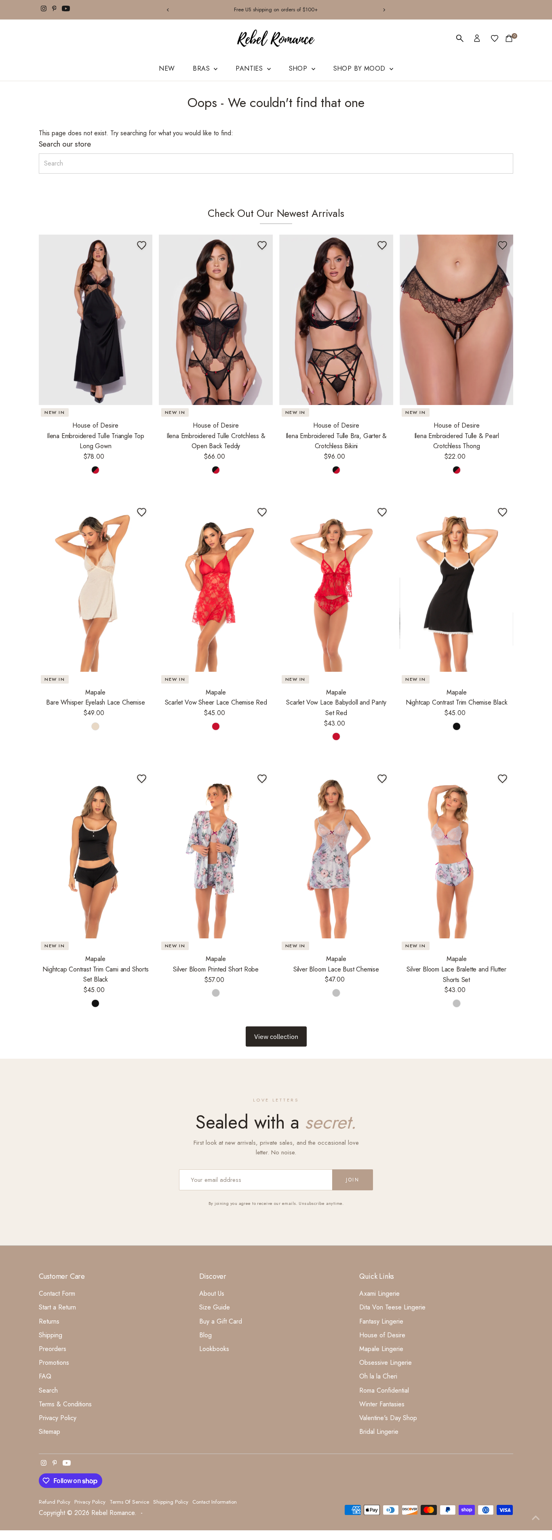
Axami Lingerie (379, 1293)
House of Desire (382, 1335)
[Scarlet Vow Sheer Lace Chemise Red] (216, 586)
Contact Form (57, 1293)
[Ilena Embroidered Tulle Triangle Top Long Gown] (96, 320)
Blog (205, 1335)
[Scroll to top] (536, 1518)
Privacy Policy (57, 1418)
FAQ (45, 1376)
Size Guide (214, 1307)
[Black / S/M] (457, 726)
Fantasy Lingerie (381, 1321)
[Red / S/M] (216, 726)
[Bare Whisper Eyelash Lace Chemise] (96, 586)
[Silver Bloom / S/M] (216, 993)
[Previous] (168, 10)
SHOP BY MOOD (360, 68)
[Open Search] (460, 38)
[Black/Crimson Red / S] (95, 470)
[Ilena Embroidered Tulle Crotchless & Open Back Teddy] (216, 320)
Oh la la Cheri (378, 1376)
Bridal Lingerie (378, 1431)
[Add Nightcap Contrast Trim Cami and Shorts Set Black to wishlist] (141, 779)
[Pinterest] (54, 9)
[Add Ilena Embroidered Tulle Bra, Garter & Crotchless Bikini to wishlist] (382, 245)
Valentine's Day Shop (388, 1418)
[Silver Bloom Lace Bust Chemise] (336, 853)
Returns (49, 1321)
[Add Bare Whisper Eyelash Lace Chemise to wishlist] (141, 512)
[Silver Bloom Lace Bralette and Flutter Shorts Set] (457, 853)
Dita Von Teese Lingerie (392, 1307)
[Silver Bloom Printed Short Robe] (216, 853)
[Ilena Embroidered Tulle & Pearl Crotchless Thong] (457, 320)
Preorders (52, 1348)
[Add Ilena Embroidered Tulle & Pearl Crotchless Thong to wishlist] (502, 245)
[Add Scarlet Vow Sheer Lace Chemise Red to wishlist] (262, 512)
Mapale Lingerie (381, 1348)
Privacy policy (89, 1502)
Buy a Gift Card (220, 1321)
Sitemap (49, 1431)
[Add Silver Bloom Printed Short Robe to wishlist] (262, 779)
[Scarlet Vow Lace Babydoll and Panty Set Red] (336, 586)
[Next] (384, 10)
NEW (167, 68)
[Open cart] (509, 38)
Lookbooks (214, 1348)
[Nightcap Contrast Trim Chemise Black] (457, 586)
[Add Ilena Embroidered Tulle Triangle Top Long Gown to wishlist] (141, 245)
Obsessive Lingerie (385, 1362)
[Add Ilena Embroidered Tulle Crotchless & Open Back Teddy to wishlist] (262, 245)
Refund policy (54, 1502)
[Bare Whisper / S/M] (95, 726)
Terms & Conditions (65, 1404)
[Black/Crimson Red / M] (336, 470)
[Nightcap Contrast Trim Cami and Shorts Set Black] (96, 853)
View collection (276, 1036)
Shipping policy (170, 1502)
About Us (211, 1293)
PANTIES (250, 68)
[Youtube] (66, 9)
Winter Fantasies (382, 1404)
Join (352, 1179)
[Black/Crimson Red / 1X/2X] (457, 470)
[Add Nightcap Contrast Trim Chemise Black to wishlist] (502, 512)
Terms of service (129, 1502)
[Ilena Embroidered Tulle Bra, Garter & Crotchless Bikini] (336, 320)
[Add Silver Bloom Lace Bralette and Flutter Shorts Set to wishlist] (502, 779)
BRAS (202, 68)
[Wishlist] (495, 38)
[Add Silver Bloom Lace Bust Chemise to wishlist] (382, 779)
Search (48, 1390)
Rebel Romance (113, 1512)
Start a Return (57, 1307)
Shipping (50, 1335)
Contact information (214, 1502)
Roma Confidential (384, 1390)
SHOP (299, 68)
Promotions (54, 1362)
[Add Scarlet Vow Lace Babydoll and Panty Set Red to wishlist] (382, 512)
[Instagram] (43, 9)
